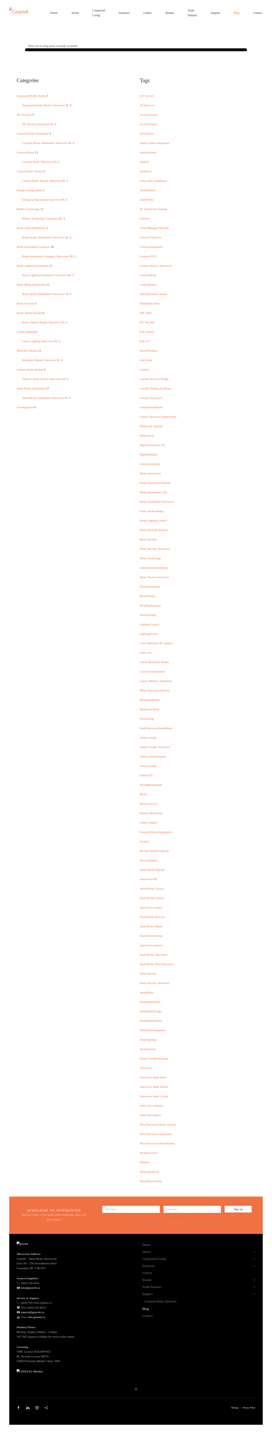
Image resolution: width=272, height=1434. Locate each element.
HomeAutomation (150, 586)
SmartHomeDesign (151, 1011)
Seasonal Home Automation (156, 832)
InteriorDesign (148, 614)
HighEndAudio (148, 454)
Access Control (148, 114)
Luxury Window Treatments (156, 681)
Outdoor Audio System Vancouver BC (44, 379)
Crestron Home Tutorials (160, 1301)
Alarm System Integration (154, 143)
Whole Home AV (149, 1171)
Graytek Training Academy (155, 388)
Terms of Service (206, 1223)
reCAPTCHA (176, 1218)
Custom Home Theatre (30, 171)
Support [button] (215, 12)
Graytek (144, 369)
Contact (257, 12)
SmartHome (146, 992)
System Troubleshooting (154, 1058)
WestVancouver (149, 1152)
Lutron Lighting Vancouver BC (40, 341)
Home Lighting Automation (33, 265)
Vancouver (146, 1067)
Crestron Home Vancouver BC (39, 161)
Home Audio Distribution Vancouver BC (45, 237)
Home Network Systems (154, 530)
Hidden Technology (28, 209)
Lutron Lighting (26, 331)
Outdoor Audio (148, 737)
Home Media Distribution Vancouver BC (45, 294)
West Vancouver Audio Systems (158, 1124)
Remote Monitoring (151, 813)
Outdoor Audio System (30, 369)
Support (147, 1294)
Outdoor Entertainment (153, 756)
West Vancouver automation (156, 1134)
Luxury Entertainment (152, 671)
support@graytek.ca (32, 1312)
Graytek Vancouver (151, 397)
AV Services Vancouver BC (38, 124)
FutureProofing (148, 350)
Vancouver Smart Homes (154, 1086)
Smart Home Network (152, 916)
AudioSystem (147, 190)
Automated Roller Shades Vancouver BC (45, 105)
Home (54, 12)
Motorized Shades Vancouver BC (41, 360)
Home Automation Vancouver (157, 501)
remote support (148, 822)
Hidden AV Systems (151, 426)
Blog (236, 12)
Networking (146, 718)
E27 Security (147, 322)
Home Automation (150, 473)
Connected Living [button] (98, 13)
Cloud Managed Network (154, 228)
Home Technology (150, 558)
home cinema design (152, 511)
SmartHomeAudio (150, 1001)
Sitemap (234, 1407)
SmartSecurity (148, 1049)
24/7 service (147, 95)
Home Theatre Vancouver (154, 577)
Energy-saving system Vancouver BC (43, 199)
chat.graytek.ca (36, 1317)
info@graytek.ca (30, 1287)
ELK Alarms (147, 331)
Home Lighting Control (153, 520)
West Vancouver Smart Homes (157, 1143)
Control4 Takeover (150, 237)
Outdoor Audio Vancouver (155, 747)
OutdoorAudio (148, 765)
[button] (136, 1389)
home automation (150, 463)
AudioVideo (147, 199)
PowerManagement (151, 784)
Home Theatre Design (29, 312)
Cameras (145, 218)
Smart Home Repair (151, 926)
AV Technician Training (153, 209)
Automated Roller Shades (31, 95)
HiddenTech (147, 435)
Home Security (25, 303)
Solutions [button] (124, 12)
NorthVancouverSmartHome (156, 728)
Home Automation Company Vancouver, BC (48, 256)
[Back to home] (28, 13)
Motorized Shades (27, 350)
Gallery (147, 12)
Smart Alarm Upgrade (152, 869)
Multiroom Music (150, 709)
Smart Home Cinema (152, 898)
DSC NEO (146, 312)
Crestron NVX (148, 256)
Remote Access (148, 803)
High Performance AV (152, 445)
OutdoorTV (146, 775)
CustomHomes (148, 284)
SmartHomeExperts (151, 1020)
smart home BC (149, 879)
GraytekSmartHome (151, 407)
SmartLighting (148, 1039)
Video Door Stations (151, 1105)
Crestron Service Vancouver (156, 265)
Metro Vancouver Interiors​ (155, 690)
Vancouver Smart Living (154, 1096)
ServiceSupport (148, 860)
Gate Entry (146, 360)
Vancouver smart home (153, 1077)
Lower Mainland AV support (156, 643)
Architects (145, 171)
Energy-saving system (29, 190)
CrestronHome (148, 275)
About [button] (75, 12)
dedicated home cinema (153, 294)
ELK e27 (145, 341)
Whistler (144, 1162)
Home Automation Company (33, 246)
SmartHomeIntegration (153, 1030)
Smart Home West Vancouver (157, 964)
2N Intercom (147, 105)
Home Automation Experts (155, 482)
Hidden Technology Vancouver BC (42, 218)
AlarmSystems (148, 152)
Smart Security (148, 973)
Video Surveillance (151, 1115)
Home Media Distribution (32, 284)
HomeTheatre (147, 596)
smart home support (151, 945)
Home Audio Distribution (31, 228)
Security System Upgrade (154, 850)
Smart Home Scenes (151, 935)
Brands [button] (170, 12)
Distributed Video (150, 303)
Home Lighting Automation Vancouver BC (47, 275)
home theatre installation (154, 567)
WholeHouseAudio (151, 1181)
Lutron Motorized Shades (154, 662)
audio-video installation (153, 180)
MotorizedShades (150, 699)
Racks (143, 794)
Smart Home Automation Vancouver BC (45, 397)
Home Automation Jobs (153, 492)
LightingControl (149, 633)
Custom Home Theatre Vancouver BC (44, 180)
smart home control (151, 907)
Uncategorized (25, 407)
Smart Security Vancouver (155, 983)
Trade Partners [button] (192, 13)
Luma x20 (146, 652)
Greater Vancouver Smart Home (158, 416)
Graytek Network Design (154, 379)
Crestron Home (25, 152)
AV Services (24, 114)
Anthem (144, 161)
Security (144, 841)
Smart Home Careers (152, 888)
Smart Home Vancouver (153, 954)
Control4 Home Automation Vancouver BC (47, 143)
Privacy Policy (188, 1223)
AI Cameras (146, 133)
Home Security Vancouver (155, 548)
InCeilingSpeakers (150, 605)
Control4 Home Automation (33, 133)
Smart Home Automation (31, 388)
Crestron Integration (151, 246)
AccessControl (148, 124)
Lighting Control (149, 624)
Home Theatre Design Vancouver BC (43, 322)
